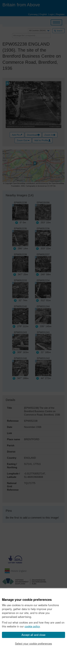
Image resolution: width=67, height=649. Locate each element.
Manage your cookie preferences (27, 599)
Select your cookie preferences (33, 643)
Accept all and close (33, 635)
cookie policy (32, 626)
